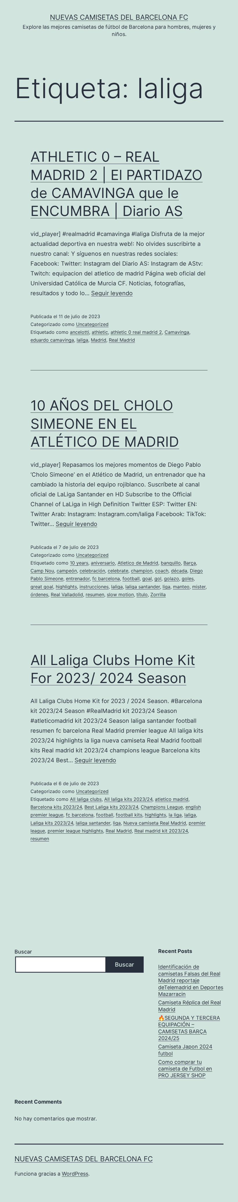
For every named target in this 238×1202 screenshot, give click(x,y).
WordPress (75, 1174)
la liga (175, 815)
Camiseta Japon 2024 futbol (185, 1050)
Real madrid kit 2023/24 (161, 831)
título (142, 594)
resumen (95, 594)
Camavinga (177, 332)
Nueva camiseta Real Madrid (154, 823)
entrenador (78, 578)
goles (188, 578)
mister (198, 587)
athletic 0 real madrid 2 (136, 332)
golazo (171, 578)
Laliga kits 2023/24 (51, 823)
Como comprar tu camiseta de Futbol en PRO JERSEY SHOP (185, 1069)
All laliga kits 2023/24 (128, 799)
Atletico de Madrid (138, 563)
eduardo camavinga (52, 340)
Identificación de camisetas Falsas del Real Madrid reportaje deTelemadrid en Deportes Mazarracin (190, 980)
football (131, 578)
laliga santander (142, 587)
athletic (100, 332)
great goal (41, 587)
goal (147, 578)
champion (141, 571)
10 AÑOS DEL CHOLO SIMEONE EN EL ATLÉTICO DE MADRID (104, 423)
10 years (79, 563)
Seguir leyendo (112, 293)
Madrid (98, 340)
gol (157, 578)
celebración (92, 571)
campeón (67, 571)
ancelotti (79, 332)
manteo (181, 587)
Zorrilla (158, 594)
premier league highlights (75, 831)
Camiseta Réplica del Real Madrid (189, 1005)
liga (166, 587)
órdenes (39, 594)
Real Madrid (122, 340)
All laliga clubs (86, 799)
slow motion (120, 594)
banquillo (171, 563)
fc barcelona (106, 578)
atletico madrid (171, 799)
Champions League (162, 807)
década (179, 571)
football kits (129, 815)
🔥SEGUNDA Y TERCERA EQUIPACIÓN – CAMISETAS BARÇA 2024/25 (189, 1028)
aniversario (103, 563)
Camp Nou (42, 571)
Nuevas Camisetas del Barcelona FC (119, 17)
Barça (189, 563)
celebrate (118, 571)
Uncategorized (92, 324)
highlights (66, 587)
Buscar (23, 952)
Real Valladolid (67, 594)
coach (161, 571)
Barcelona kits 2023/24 (56, 807)
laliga (82, 340)
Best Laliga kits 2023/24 (111, 807)
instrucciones (94, 587)
